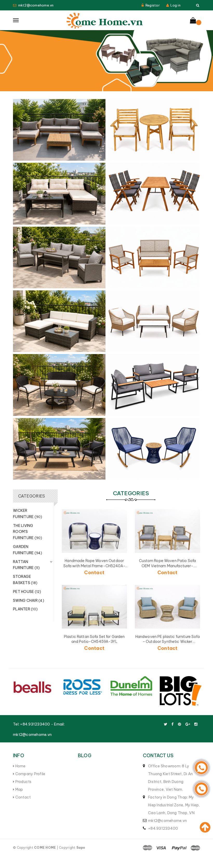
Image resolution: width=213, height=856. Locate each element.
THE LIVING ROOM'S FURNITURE (27, 531)
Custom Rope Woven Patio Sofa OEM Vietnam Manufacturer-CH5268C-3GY (167, 565)
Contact (22, 797)
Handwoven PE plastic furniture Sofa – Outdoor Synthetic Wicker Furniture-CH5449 (167, 641)
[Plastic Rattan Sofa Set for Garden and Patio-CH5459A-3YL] (94, 606)
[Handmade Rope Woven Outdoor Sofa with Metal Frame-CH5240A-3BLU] (94, 531)
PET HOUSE (27, 591)
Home (19, 766)
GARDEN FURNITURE (27, 549)
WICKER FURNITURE (27, 513)
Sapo (80, 848)
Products (22, 781)
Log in (175, 5)
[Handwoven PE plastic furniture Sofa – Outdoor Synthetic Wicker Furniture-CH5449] (167, 606)
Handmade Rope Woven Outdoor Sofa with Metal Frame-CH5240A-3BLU (94, 565)
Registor (152, 5)
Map (18, 789)
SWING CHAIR (28, 600)
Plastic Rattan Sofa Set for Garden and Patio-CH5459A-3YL (94, 639)
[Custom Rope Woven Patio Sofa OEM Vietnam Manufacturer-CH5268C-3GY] (167, 531)
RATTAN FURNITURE (26, 564)
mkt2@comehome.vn (36, 5)
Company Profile (29, 774)
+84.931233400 (35, 724)
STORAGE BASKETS (25, 579)
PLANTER (25, 609)
